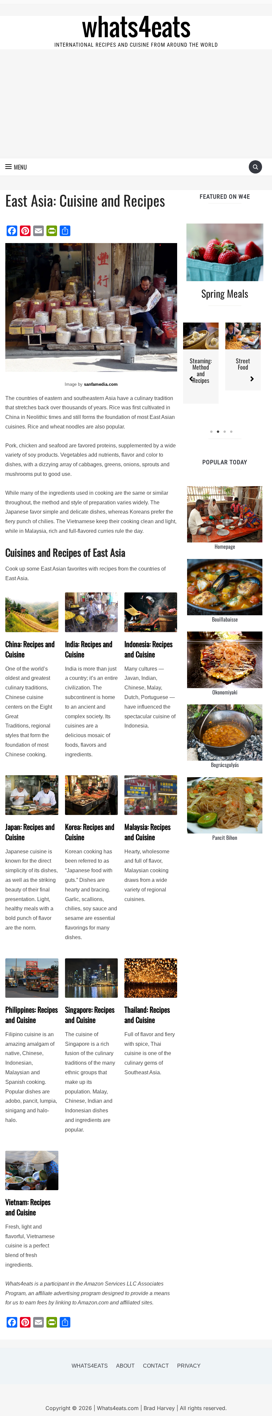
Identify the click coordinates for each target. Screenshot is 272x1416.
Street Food (243, 364)
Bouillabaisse (225, 619)
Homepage (225, 546)
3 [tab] (225, 432)
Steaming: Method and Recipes (201, 370)
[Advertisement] (136, 107)
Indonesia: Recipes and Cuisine (148, 649)
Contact (156, 1366)
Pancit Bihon (224, 837)
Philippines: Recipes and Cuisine (31, 1014)
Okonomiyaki (225, 692)
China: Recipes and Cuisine (30, 649)
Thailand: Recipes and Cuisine (147, 1014)
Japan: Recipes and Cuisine (30, 832)
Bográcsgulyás (225, 765)
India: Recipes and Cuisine (88, 649)
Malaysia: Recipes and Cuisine (147, 832)
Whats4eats (90, 1366)
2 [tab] (218, 432)
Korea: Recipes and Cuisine (89, 832)
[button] (16, 167)
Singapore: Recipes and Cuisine (89, 1014)
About (125, 1366)
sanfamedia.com (101, 384)
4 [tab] (231, 432)
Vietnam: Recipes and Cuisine (27, 1207)
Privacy (189, 1366)
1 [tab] (211, 432)
